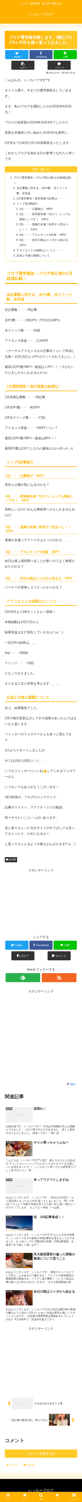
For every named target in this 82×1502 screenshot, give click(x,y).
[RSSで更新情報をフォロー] (59, 977)
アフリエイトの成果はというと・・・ (40, 250)
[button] (73, 787)
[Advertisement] (41, 901)
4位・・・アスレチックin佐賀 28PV (42, 234)
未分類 (12, 859)
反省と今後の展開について (33, 255)
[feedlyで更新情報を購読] (23, 977)
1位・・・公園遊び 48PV (36, 208)
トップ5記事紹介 (27, 203)
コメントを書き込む (41, 1453)
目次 (35, 169)
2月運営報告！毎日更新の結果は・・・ (41, 198)
